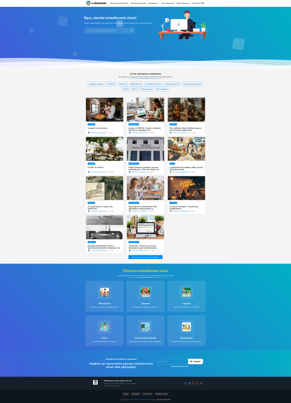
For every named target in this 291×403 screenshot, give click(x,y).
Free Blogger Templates (139, 399)
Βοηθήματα (153, 3)
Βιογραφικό (135, 394)
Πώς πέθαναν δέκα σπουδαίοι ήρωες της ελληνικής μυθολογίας (185, 129)
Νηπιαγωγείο (147, 89)
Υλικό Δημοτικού (167, 3)
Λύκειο (134, 89)
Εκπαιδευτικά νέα (172, 84)
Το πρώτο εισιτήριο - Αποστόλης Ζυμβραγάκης (183, 208)
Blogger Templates (164, 399)
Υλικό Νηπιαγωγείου (138, 3)
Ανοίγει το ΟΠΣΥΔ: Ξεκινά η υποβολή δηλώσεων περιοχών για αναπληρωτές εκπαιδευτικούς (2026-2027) (145, 131)
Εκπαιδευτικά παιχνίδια (119, 3)
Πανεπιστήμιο (161, 89)
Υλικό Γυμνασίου (182, 3)
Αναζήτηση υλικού (96, 84)
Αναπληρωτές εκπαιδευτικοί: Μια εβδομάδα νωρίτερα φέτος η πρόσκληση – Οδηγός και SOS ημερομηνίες (143, 210)
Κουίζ (125, 89)
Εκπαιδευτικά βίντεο (153, 84)
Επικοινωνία (147, 394)
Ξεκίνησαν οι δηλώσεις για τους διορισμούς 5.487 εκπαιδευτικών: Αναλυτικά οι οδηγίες (143, 248)
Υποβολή (196, 361)
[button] (203, 3)
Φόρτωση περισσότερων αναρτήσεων (145, 257)
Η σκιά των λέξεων (96, 167)
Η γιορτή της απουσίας (97, 128)
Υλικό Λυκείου (197, 3)
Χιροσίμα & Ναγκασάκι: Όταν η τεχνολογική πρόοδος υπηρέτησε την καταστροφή (104, 248)
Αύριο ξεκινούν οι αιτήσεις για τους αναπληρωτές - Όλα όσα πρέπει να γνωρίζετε (144, 169)
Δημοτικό (123, 84)
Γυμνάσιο (111, 84)
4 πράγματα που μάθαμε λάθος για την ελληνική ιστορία (186, 168)
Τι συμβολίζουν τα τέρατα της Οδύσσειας (100, 208)
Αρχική (126, 394)
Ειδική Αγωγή (136, 84)
